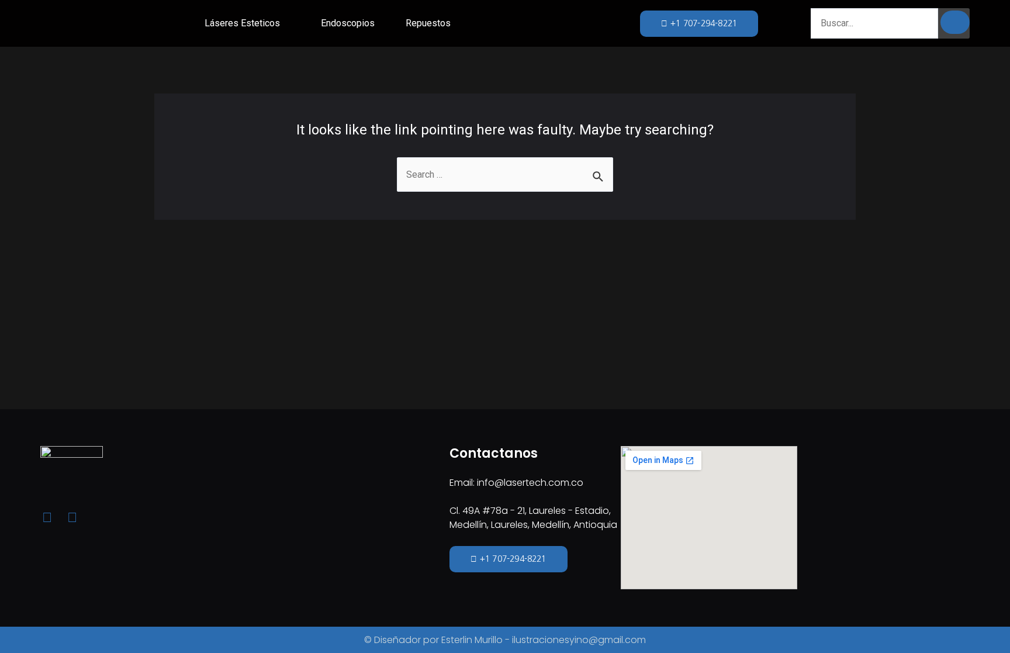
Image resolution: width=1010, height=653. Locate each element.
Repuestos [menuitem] (428, 23)
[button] (287, 23)
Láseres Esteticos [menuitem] (242, 23)
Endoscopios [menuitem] (348, 23)
